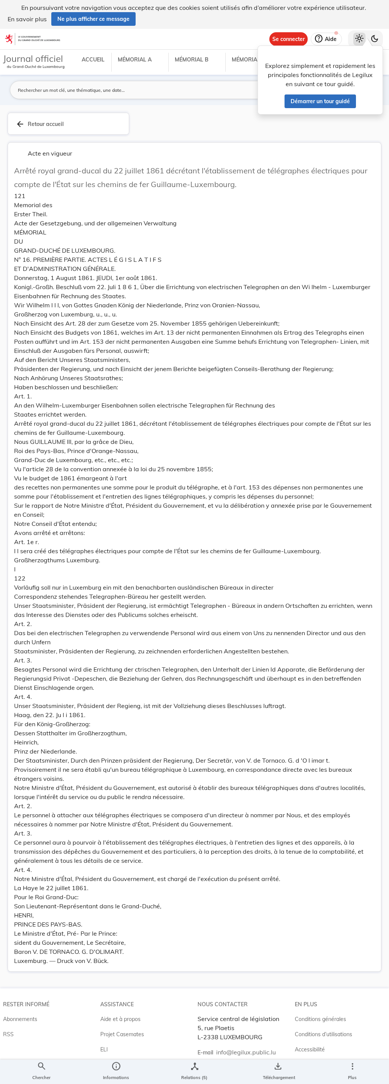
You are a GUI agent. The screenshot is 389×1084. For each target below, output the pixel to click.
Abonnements (20, 1019)
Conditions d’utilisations (323, 1034)
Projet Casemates (122, 1034)
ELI (104, 1049)
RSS (8, 1034)
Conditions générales (320, 1019)
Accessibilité (310, 1049)
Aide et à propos (120, 1019)
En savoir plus (27, 19)
